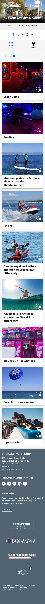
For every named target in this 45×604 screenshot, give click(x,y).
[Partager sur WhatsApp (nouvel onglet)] (27, 35)
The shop (23, 587)
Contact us (19, 585)
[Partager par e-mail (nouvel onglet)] (32, 35)
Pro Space (31, 585)
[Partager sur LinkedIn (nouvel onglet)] (22, 35)
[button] (26, 5)
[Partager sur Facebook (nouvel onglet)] (13, 35)
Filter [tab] (33, 47)
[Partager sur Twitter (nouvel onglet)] (18, 35)
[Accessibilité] (14, 5)
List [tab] (11, 47)
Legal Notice (7, 585)
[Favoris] (20, 5)
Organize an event (9, 587)
